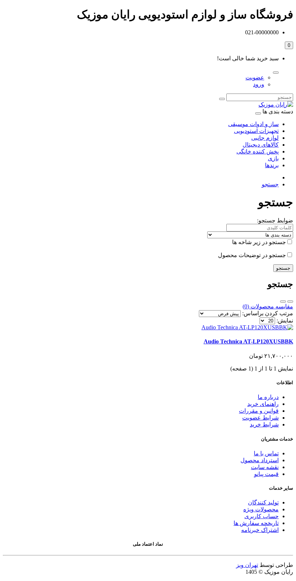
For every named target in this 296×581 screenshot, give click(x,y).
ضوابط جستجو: (275, 220)
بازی (273, 158)
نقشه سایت (265, 467)
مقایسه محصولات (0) (268, 306)
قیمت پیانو (266, 474)
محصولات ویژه (261, 509)
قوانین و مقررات (259, 411)
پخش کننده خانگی (257, 151)
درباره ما (268, 397)
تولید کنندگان (263, 502)
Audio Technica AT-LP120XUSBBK (248, 341)
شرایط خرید (264, 424)
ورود (258, 84)
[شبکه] (283, 301)
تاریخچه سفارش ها (256, 523)
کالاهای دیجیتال (261, 145)
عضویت (254, 77)
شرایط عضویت (260, 418)
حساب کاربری (261, 516)
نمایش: (285, 320)
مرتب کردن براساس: (267, 313)
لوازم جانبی (265, 138)
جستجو (270, 184)
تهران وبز (247, 565)
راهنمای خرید (263, 404)
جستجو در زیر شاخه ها (259, 242)
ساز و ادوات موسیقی (253, 124)
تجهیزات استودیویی (256, 131)
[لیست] (290, 301)
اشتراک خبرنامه (260, 530)
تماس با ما (266, 453)
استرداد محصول (259, 460)
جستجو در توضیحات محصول (252, 255)
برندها (272, 165)
